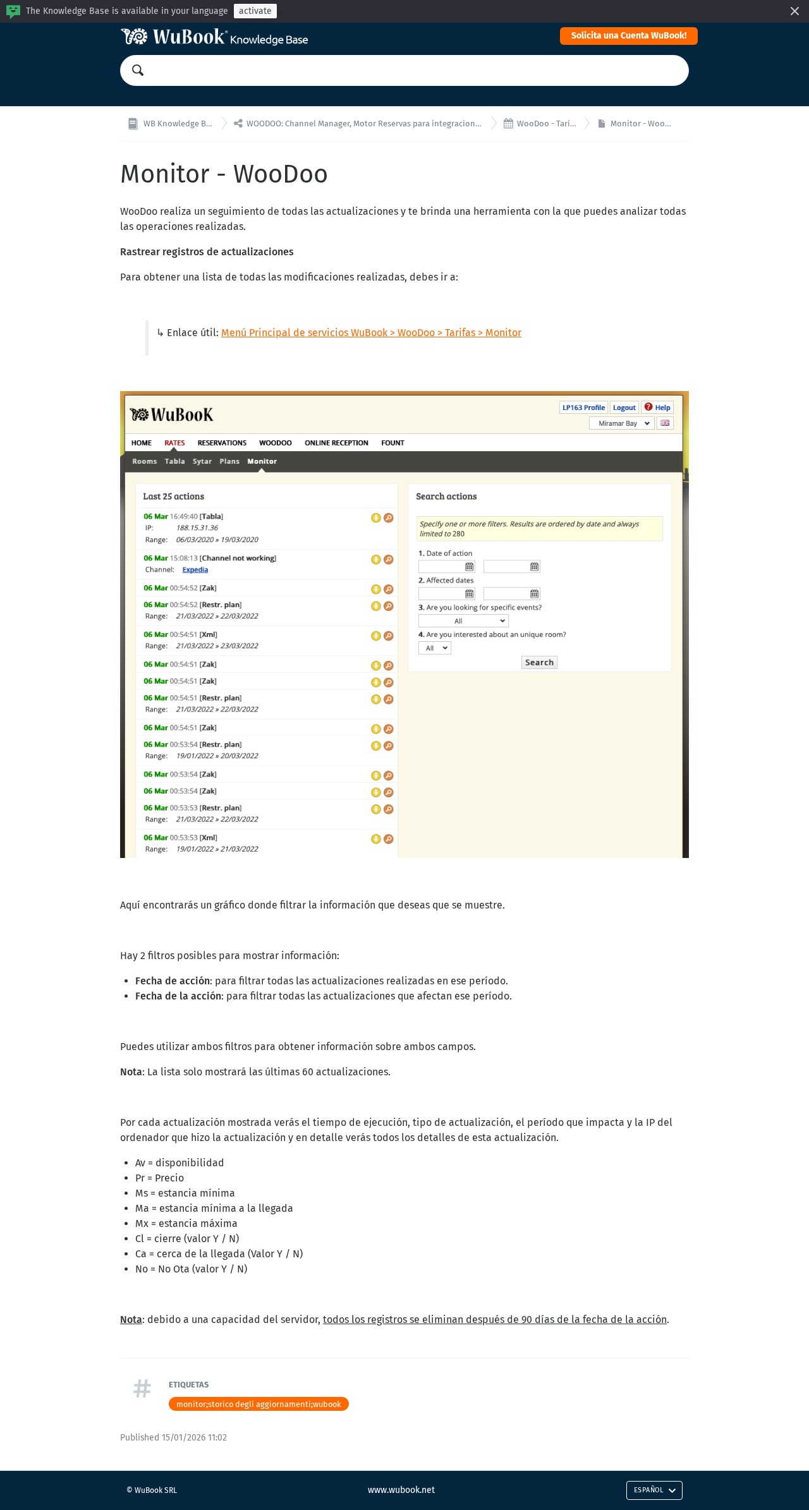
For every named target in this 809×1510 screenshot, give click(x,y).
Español (649, 1490)
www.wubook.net (401, 1490)
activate (255, 11)
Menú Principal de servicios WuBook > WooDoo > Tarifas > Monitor (371, 333)
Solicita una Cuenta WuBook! (628, 35)
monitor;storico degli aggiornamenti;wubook (258, 1404)
